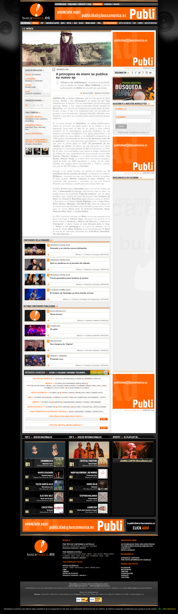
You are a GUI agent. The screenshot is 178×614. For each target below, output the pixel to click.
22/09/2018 (104, 270)
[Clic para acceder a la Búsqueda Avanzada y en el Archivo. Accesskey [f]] (67, 375)
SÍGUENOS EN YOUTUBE (150, 73)
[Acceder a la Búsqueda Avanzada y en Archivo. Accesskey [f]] (133, 100)
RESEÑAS (88, 379)
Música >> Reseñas (85, 350)
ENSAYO (79, 402)
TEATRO (64, 392)
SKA (67, 388)
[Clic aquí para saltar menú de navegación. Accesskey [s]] (89, 2)
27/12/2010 (36, 75)
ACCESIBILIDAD (61, 5)
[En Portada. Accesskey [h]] (26, 24)
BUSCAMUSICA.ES (58, 311)
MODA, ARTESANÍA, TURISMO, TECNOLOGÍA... (86, 411)
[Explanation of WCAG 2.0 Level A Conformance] (96, 601)
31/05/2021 (104, 350)
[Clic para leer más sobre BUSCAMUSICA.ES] (35, 321)
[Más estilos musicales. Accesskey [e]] (99, 24)
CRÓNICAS (80, 379)
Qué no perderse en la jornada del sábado (70, 263)
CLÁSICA (85, 388)
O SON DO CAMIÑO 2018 (60, 290)
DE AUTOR (35, 385)
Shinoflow (29, 119)
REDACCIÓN (88, 93)
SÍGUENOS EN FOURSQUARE (143, 73)
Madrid (96, 321)
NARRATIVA (57, 402)
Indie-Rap (29, 127)
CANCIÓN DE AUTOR (74, 554)
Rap (35, 127)
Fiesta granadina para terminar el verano (69, 278)
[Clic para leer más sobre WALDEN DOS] (35, 351)
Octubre (28, 144)
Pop (26, 129)
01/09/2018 (104, 284)
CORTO (103, 397)
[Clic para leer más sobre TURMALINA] (35, 336)
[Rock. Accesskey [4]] (63, 24)
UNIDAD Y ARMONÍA (58, 356)
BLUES (60, 385)
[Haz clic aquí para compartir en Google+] (37, 105)
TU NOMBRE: (120, 117)
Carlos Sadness (40, 119)
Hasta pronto (56, 314)
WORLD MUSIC (70, 385)
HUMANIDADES (69, 402)
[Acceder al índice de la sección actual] (55, 30)
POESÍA (86, 402)
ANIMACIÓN (82, 397)
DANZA (71, 392)
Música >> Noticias (34, 81)
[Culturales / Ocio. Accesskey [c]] (110, 24)
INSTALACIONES (100, 407)
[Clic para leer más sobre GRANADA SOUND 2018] (35, 255)
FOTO (59, 407)
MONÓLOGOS (97, 392)
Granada (95, 255)
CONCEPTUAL (87, 407)
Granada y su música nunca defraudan (68, 248)
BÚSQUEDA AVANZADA (107, 5)
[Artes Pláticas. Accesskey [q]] (151, 24)
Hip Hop (42, 127)
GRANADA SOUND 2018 (60, 245)
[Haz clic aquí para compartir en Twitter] (34, 105)
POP (28, 385)
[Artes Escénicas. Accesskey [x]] (125, 24)
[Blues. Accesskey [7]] (81, 24)
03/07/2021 (104, 336)
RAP (104, 385)
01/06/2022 (104, 321)
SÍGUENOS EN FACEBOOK (132, 73)
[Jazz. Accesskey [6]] (75, 24)
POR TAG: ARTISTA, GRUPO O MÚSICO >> (67, 425)
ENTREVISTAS (69, 379)
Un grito (54, 329)
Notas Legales (133, 588)
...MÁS (106, 556)
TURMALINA (55, 326)
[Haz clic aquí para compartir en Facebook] (30, 105)
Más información (169, 609)
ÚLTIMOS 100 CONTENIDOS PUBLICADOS (70, 383)
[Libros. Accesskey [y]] (140, 24)
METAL (49, 385)
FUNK (94, 385)
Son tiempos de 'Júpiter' (61, 344)
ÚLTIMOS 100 (54, 392)
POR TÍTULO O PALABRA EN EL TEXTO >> (67, 416)
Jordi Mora (29, 121)
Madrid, (98, 93)
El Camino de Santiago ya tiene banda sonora (71, 293)
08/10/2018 (104, 255)
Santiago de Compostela (89, 299)
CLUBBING (81, 385)
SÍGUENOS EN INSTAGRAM (147, 73)
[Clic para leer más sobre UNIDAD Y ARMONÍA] (35, 366)
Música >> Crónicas (83, 255)
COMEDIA (56, 397)
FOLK (56, 388)
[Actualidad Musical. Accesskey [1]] (35, 24)
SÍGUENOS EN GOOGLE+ (136, 73)
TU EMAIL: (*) (120, 109)
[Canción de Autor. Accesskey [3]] (52, 24)
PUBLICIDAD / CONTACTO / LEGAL (80, 5)
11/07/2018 (104, 299)
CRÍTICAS (97, 379)
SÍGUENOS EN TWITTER (139, 73)
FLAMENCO (48, 388)
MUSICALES (80, 392)
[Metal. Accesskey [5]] (69, 24)
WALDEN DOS (55, 341)
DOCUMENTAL (93, 397)
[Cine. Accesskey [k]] (134, 24)
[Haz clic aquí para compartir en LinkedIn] (41, 105)
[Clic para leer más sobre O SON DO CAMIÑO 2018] (35, 300)
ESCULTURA (76, 407)
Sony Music (37, 144)
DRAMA (49, 397)
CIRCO (88, 392)
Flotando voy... (57, 359)
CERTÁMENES (95, 402)
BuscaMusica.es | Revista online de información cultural (89, 584)
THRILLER (73, 397)
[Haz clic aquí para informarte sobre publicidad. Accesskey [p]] (141, 531)
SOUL (99, 385)
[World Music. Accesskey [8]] (90, 24)
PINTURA (66, 407)
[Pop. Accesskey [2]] (41, 24)
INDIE (88, 385)
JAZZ (55, 385)
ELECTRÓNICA (75, 388)
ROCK (43, 385)
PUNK (62, 388)
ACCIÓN (65, 397)
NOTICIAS (59, 379)
